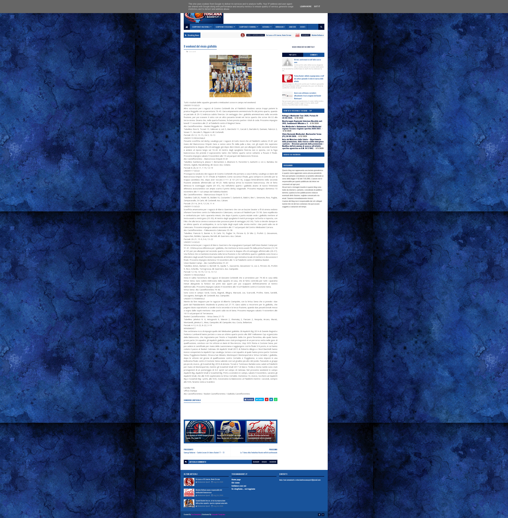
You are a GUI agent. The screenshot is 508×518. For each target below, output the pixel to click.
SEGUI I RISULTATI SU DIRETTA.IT (303, 46)
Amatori (292, 26)
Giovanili (266, 26)
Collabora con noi (239, 485)
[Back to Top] (322, 514)
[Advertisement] (232, 411)
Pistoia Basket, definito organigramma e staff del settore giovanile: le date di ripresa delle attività (309, 79)
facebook (272, 462)
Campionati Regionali (224, 26)
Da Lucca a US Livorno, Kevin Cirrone (207, 35)
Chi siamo (236, 482)
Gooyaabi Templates (218, 514)
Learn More (305, 6)
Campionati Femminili (247, 26)
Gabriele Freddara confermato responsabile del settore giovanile (259, 436)
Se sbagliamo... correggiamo (243, 488)
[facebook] (319, 514)
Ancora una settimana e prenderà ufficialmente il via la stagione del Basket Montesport (307, 96)
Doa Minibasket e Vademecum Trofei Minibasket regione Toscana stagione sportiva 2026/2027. (301, 127)
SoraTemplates (196, 514)
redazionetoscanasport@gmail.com (308, 479)
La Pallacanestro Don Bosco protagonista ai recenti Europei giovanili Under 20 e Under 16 (200, 435)
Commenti (314, 55)
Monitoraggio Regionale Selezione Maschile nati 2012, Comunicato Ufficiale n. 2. (302, 122)
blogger (256, 462)
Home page (236, 479)
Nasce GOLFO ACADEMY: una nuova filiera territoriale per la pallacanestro (230, 436)
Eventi (302, 26)
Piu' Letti (292, 55)
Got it (317, 6)
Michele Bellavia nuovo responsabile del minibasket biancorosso (262, 35)
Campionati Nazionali (201, 26)
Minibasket (280, 26)
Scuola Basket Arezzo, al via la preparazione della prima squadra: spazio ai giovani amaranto (211, 502)
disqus (264, 462)
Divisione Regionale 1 (302, 35)
